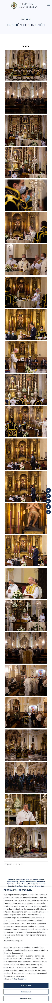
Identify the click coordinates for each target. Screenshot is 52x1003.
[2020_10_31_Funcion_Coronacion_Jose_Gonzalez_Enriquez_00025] (26, 65)
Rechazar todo (26, 998)
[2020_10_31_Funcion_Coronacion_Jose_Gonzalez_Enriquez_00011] (26, 518)
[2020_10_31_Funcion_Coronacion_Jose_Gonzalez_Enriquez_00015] (26, 389)
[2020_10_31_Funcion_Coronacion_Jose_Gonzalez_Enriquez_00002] (26, 809)
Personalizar (26, 992)
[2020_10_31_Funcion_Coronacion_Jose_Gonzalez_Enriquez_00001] (26, 842)
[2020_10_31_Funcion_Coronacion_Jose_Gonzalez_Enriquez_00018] (26, 292)
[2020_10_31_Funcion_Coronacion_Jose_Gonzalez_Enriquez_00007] (26, 648)
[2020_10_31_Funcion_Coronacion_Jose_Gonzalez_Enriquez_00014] (26, 421)
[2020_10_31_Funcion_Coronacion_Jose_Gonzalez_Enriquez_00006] (26, 680)
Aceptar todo (26, 985)
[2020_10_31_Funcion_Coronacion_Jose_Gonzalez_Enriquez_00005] (26, 712)
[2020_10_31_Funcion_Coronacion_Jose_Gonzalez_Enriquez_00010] (26, 550)
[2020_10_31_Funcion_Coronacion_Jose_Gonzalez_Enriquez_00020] (26, 227)
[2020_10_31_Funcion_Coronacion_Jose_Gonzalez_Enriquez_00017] (26, 324)
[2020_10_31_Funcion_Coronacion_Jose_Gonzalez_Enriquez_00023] (26, 130)
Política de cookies (18, 979)
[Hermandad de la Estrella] (27, 3)
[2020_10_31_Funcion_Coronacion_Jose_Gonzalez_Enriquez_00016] (26, 357)
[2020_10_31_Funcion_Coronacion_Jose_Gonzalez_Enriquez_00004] (26, 745)
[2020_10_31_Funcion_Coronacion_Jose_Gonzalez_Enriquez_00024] (26, 98)
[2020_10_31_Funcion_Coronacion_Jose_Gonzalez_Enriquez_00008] (26, 615)
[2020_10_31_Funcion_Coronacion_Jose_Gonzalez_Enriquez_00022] (26, 162)
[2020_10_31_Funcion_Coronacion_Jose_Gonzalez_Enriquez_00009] (26, 583)
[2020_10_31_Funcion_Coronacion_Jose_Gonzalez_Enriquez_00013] (26, 454)
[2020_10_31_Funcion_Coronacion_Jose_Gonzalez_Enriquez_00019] (26, 259)
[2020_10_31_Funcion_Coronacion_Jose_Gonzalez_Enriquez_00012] (26, 486)
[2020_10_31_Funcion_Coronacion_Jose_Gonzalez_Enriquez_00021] (26, 195)
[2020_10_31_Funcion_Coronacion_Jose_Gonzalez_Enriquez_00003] (26, 777)
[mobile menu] (49, 5)
